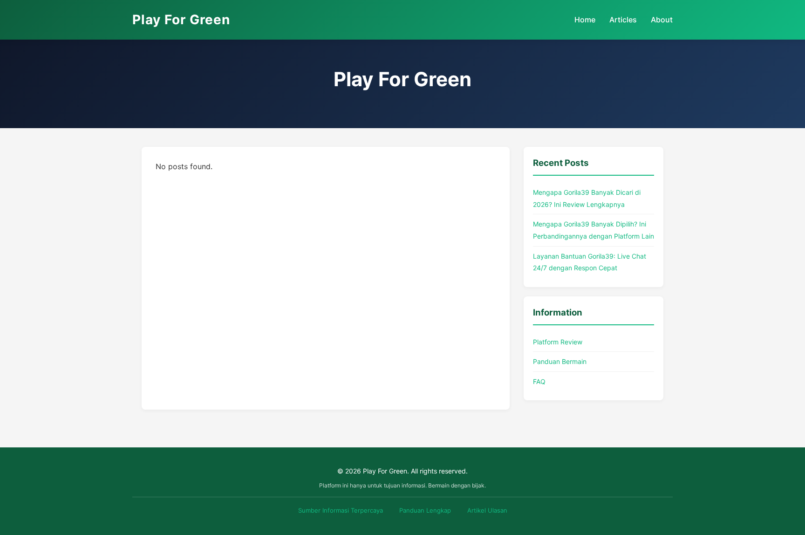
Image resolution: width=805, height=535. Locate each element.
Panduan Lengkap (425, 510)
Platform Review (557, 342)
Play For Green (181, 19)
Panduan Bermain (560, 361)
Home (584, 19)
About (662, 19)
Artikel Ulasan (487, 510)
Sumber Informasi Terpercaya (340, 510)
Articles (623, 19)
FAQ (539, 381)
